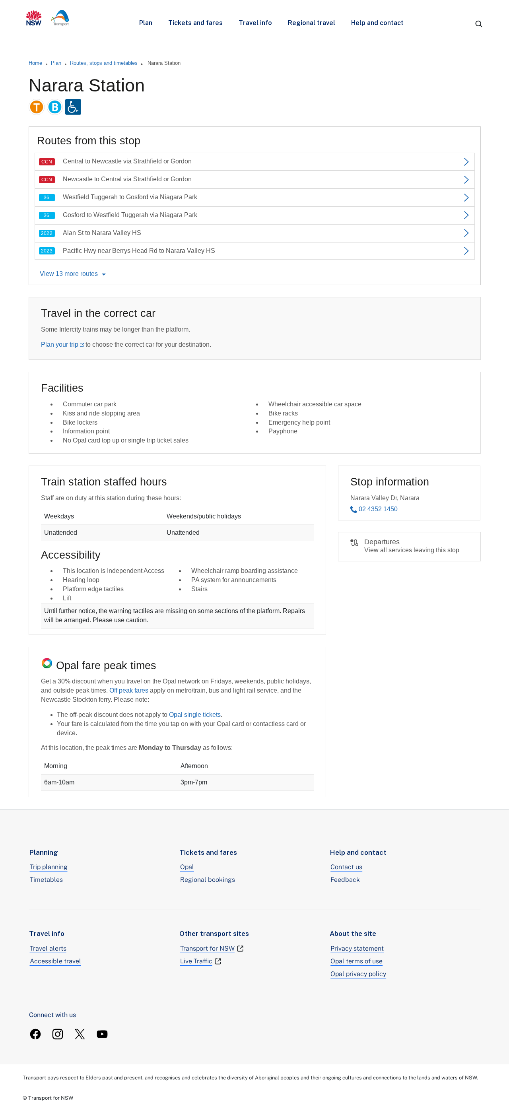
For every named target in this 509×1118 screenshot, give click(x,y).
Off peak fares (128, 690)
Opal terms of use (356, 961)
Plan (145, 23)
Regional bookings (207, 879)
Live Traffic (196, 961)
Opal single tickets (195, 714)
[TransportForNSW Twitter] (80, 1034)
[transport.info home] (47, 18)
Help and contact (377, 23)
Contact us (346, 867)
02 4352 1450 (378, 509)
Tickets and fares (195, 23)
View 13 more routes (69, 273)
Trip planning (49, 867)
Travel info (255, 23)
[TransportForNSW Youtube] (102, 1034)
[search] (478, 23)
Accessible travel (55, 961)
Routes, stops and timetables (104, 63)
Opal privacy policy (358, 974)
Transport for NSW (207, 948)
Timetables (46, 879)
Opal (187, 867)
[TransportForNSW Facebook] (35, 1034)
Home (35, 63)
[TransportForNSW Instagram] (58, 1034)
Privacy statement (357, 948)
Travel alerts (48, 948)
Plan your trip (59, 344)
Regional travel (311, 23)
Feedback (345, 879)
